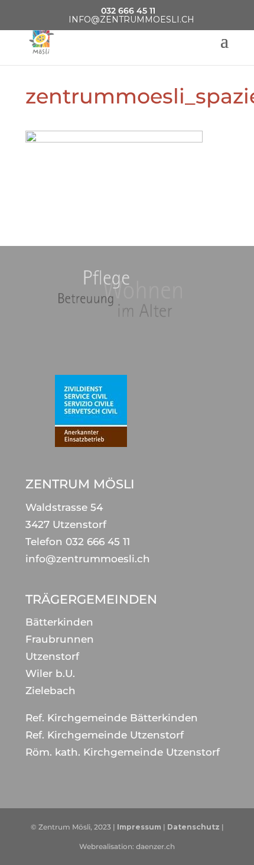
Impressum (139, 826)
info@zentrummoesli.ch (87, 559)
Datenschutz (193, 826)
